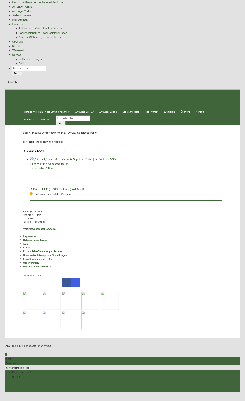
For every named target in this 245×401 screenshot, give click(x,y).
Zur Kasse (11, 390)
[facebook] (66, 282)
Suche (17, 73)
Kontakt (200, 111)
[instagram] (75, 282)
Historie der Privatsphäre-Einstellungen (45, 255)
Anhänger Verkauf (84, 111)
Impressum (29, 236)
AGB (25, 243)
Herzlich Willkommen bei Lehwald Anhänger (46, 111)
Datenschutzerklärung (35, 240)
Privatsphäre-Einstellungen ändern (42, 251)
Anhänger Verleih (108, 111)
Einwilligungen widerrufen (38, 259)
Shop (25, 132)
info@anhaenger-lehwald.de (42, 228)
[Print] (6, 398)
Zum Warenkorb (14, 385)
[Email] (6, 394)
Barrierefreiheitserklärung (37, 266)
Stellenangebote (130, 111)
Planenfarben (151, 111)
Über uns (185, 111)
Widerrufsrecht (31, 262)
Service (45, 119)
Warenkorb (29, 119)
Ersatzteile (169, 111)
